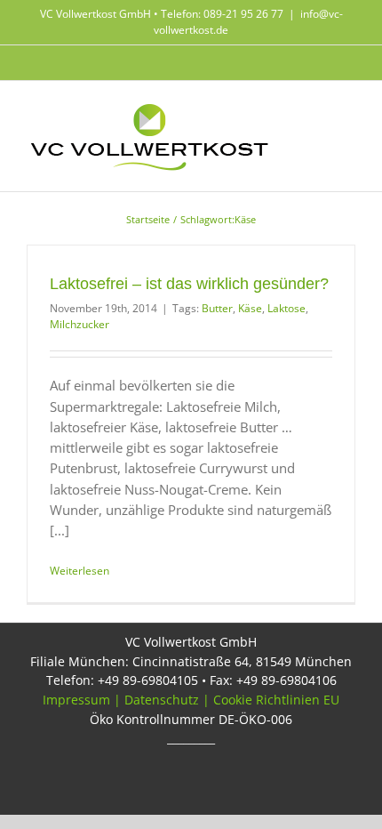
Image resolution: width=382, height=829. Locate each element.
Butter (217, 308)
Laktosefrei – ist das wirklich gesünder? (189, 284)
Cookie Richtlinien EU (276, 699)
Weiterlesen (79, 570)
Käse (250, 308)
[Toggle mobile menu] (348, 112)
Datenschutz (161, 699)
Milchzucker (79, 324)
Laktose (286, 308)
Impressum (76, 699)
